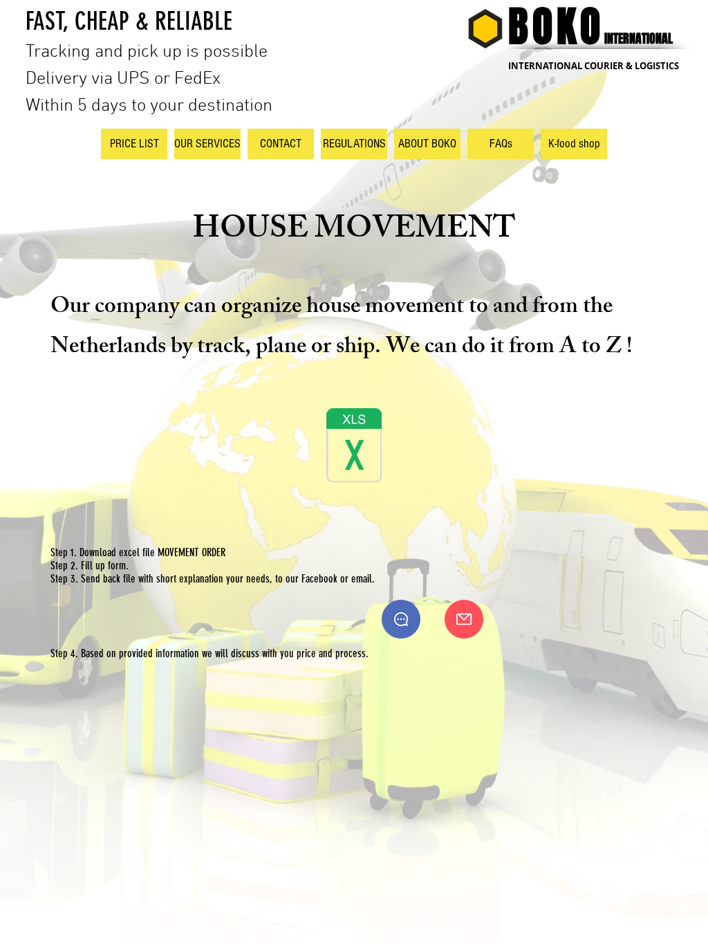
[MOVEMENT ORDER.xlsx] (354, 446)
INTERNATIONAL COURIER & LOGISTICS (593, 65)
